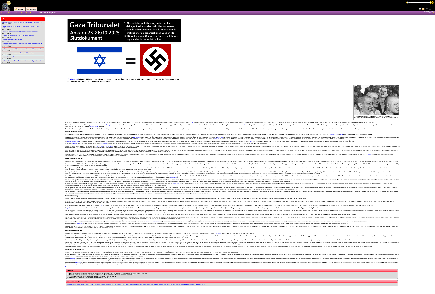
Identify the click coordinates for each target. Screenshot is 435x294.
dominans (79, 223)
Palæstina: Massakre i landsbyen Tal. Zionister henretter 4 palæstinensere (22, 22)
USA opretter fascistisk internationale (12, 39)
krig (251, 141)
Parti (165, 284)
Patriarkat (169, 284)
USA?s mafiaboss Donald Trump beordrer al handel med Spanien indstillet (22, 49)
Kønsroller (139, 284)
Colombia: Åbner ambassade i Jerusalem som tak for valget (18, 35)
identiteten (218, 233)
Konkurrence (109, 284)
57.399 (433, 12)
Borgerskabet (80, 284)
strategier (78, 262)
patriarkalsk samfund (73, 141)
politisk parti (176, 183)
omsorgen (220, 137)
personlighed (173, 177)
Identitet (98, 284)
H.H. (66, 266)
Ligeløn (369, 154)
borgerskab (100, 146)
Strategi (196, 284)
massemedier (156, 221)
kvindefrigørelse (93, 126)
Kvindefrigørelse (124, 284)
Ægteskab (202, 284)
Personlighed (176, 284)
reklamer (148, 221)
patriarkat (74, 143)
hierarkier (104, 143)
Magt (148, 284)
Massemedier (154, 284)
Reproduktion (136, 137)
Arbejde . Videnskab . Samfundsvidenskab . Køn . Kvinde (20, 13)
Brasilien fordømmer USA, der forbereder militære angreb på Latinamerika (22, 61)
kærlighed (217, 138)
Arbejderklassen (71, 284)
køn (192, 122)
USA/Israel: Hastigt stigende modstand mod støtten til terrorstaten (20, 31)
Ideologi (103, 284)
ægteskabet (69, 208)
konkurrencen (334, 134)
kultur (244, 125)
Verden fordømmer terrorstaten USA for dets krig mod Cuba (18, 53)
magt (341, 134)
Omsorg (161, 284)
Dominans (88, 284)
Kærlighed (133, 284)
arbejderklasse (109, 146)
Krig (115, 284)
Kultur (118, 284)
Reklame (183, 284)
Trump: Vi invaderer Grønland (10, 57)
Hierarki (93, 284)
